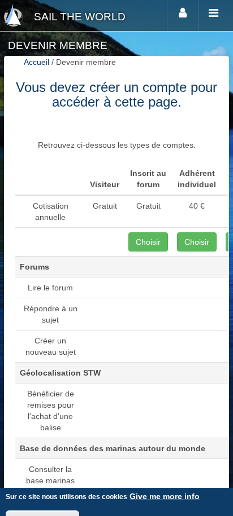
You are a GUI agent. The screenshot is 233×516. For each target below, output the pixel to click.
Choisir (148, 241)
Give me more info (165, 496)
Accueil (36, 62)
